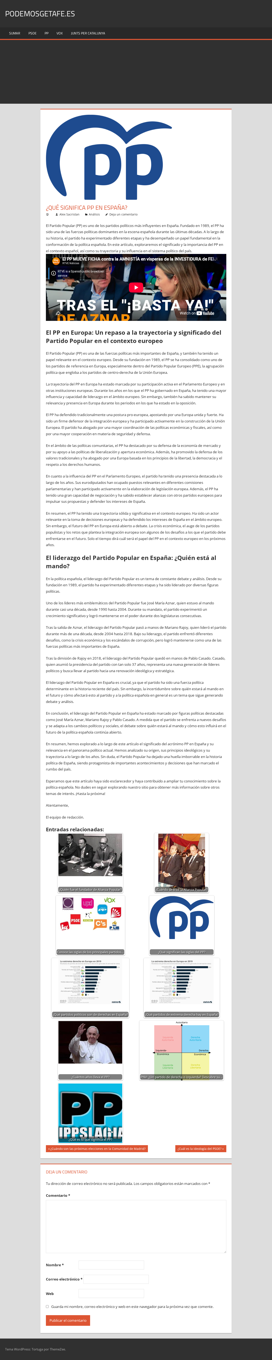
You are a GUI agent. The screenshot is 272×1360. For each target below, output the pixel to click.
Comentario (58, 1195)
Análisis (94, 214)
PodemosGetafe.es (40, 13)
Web (50, 1293)
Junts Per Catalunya (88, 33)
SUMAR (14, 33)
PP (46, 33)
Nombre (55, 1264)
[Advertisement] (136, 72)
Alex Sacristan (69, 214)
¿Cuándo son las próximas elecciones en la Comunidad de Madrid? (98, 1149)
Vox (60, 33)
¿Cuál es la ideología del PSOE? (199, 1149)
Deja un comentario (123, 214)
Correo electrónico (64, 1279)
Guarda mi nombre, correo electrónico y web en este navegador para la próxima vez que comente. (132, 1306)
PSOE (32, 33)
